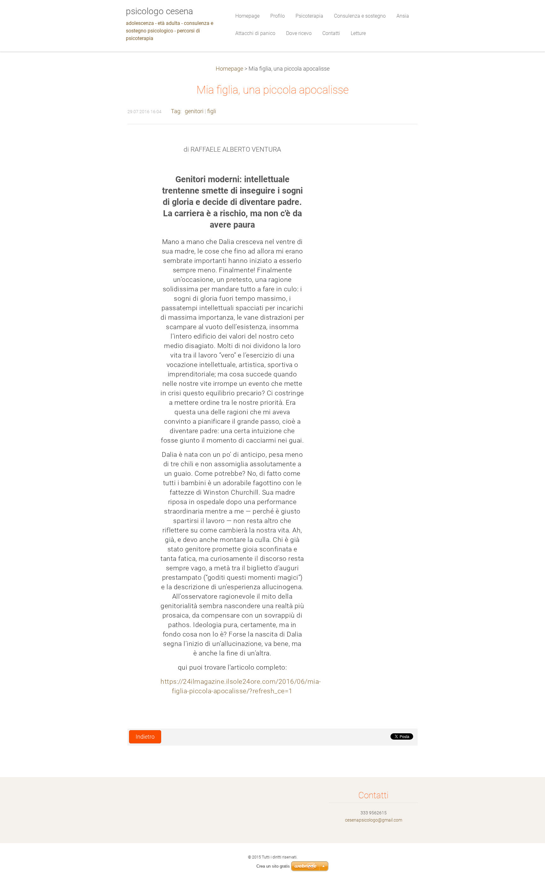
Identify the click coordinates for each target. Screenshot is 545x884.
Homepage (229, 69)
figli (211, 111)
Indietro (145, 737)
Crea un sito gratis (273, 866)
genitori (194, 111)
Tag (175, 111)
